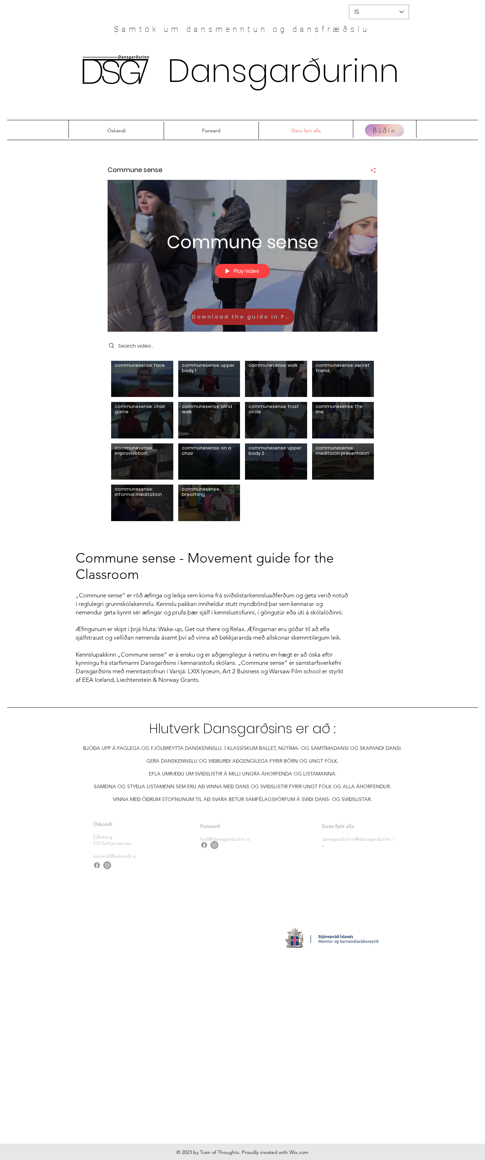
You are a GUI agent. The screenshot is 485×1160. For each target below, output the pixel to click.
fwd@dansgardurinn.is (225, 839)
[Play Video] (142, 379)
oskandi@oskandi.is (114, 856)
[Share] (370, 170)
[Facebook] (97, 865)
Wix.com (299, 1152)
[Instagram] (107, 865)
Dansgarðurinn (283, 70)
